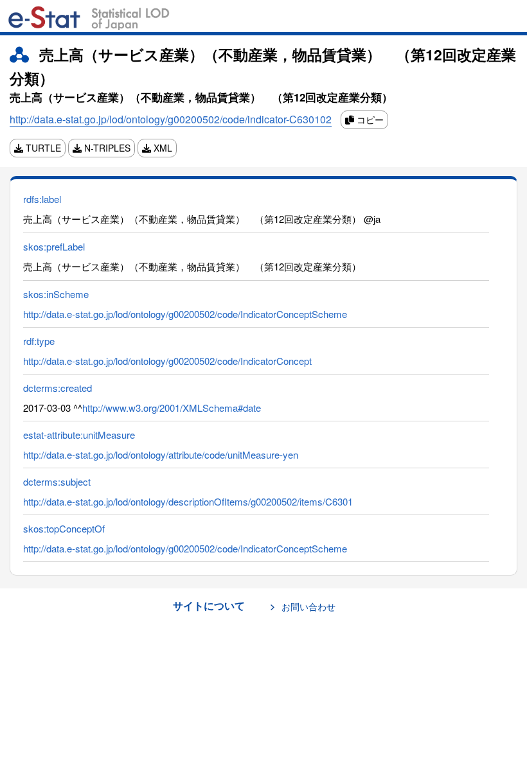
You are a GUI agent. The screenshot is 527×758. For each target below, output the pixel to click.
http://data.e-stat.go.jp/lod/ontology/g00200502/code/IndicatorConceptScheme (185, 314)
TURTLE (42, 147)
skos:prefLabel (54, 246)
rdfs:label (42, 199)
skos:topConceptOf (64, 528)
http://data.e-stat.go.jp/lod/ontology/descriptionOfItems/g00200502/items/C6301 (188, 501)
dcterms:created (57, 387)
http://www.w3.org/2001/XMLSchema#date (171, 407)
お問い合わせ (308, 606)
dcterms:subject (57, 481)
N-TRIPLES (106, 147)
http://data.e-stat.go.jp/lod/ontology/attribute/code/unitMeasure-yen (160, 454)
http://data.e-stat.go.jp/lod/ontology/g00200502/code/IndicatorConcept (167, 360)
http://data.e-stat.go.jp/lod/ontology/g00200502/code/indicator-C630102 (171, 119)
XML (161, 147)
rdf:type (39, 341)
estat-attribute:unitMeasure (79, 434)
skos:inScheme (56, 294)
